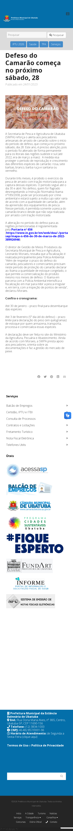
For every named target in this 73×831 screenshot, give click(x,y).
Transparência (33, 817)
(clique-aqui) (29, 737)
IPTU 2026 (18, 44)
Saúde (32, 44)
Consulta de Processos (21, 419)
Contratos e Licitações (20, 425)
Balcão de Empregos (19, 406)
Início (18, 813)
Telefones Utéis (16, 445)
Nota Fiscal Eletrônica (20, 438)
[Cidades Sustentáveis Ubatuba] (37, 523)
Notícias (53, 813)
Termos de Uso (17, 745)
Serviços (56, 44)
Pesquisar (58, 35)
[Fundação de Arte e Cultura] (37, 566)
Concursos (21, 821)
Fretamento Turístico (19, 432)
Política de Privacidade (47, 745)
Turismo (42, 813)
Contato (53, 821)
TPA (44, 44)
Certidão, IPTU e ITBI (19, 412)
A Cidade (29, 813)
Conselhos (51, 817)
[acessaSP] (37, 470)
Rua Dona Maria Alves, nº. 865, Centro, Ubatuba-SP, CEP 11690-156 (36, 721)
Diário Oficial (36, 821)
